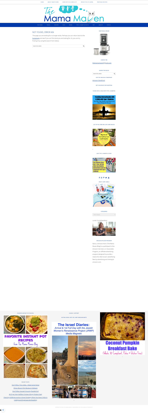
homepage (35, 38)
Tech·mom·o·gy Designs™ (86, 407)
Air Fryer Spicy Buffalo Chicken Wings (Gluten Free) (25, 394)
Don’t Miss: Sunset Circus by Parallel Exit (25, 391)
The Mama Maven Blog (74, 13)
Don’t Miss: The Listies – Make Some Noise (25, 385)
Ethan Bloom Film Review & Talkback (25, 388)
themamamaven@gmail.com (101, 63)
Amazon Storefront (98, 80)
